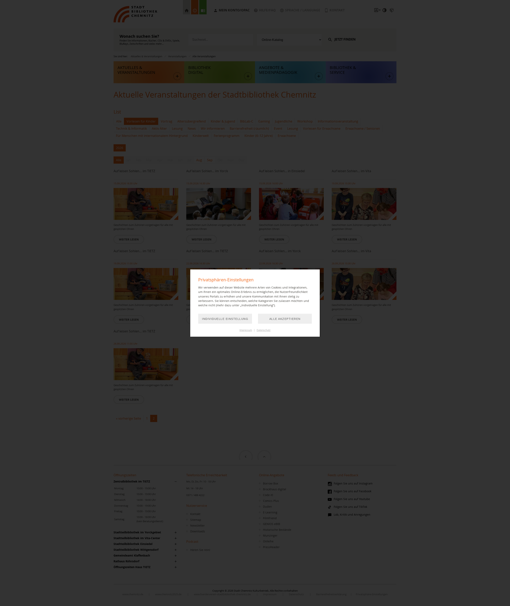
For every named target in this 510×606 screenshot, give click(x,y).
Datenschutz (264, 330)
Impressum (245, 330)
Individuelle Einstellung (225, 318)
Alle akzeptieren (285, 318)
